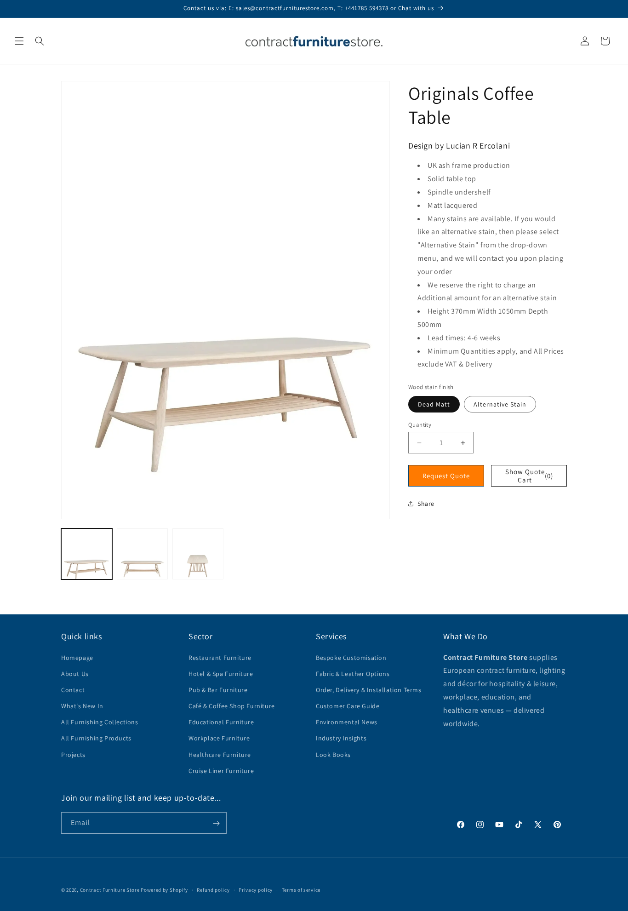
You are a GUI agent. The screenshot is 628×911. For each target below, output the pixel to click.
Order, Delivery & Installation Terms (369, 689)
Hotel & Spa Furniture (220, 673)
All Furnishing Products (96, 738)
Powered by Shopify (164, 890)
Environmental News (346, 722)
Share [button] (425, 503)
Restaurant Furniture (219, 657)
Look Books (333, 754)
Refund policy (213, 890)
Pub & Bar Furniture (217, 689)
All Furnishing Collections (99, 722)
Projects (73, 754)
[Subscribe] (216, 823)
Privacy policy (256, 890)
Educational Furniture (221, 722)
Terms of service (301, 890)
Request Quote (446, 475)
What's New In (82, 705)
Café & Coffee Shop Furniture (231, 705)
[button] (19, 41)
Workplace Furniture (219, 738)
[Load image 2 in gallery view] (142, 553)
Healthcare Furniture (219, 754)
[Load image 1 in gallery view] (86, 553)
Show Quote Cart (529, 475)
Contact (73, 689)
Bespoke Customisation (351, 657)
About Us (75, 673)
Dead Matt (434, 404)
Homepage (77, 657)
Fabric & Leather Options (352, 673)
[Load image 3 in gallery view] (197, 553)
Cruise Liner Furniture (221, 770)
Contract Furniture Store (110, 890)
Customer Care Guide (347, 705)
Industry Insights (341, 738)
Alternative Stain (500, 404)
